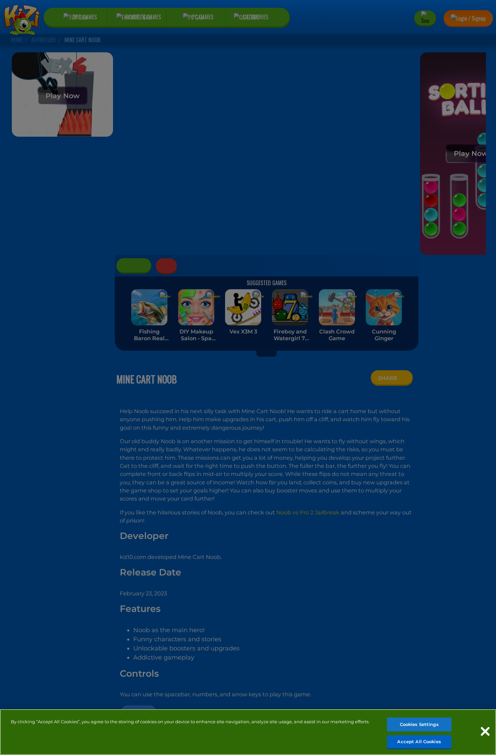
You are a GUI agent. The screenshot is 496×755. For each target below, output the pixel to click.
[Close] (485, 731)
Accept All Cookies (419, 741)
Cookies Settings (419, 724)
